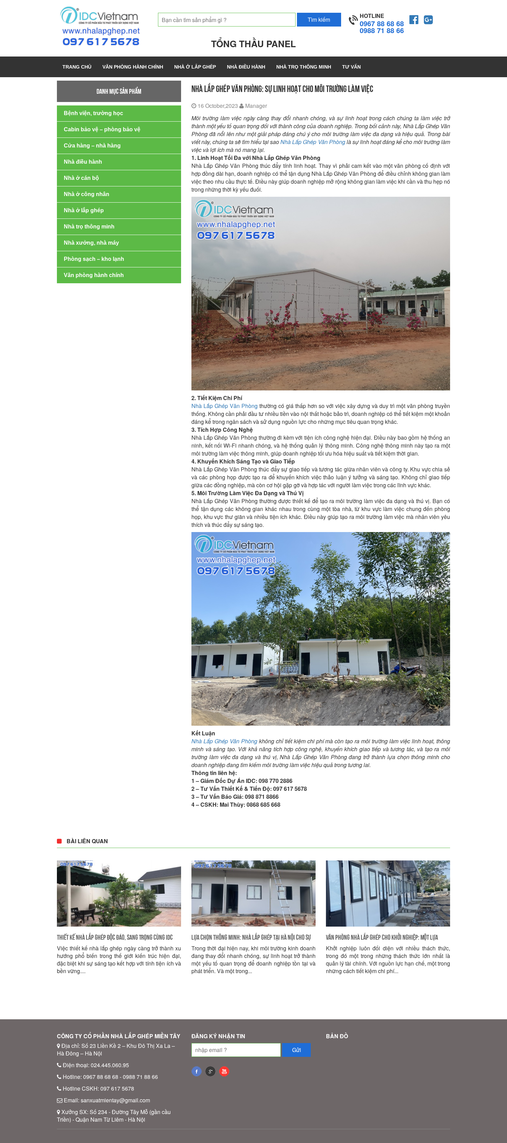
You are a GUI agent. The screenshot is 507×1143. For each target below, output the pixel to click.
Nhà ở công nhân (86, 194)
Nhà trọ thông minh (303, 67)
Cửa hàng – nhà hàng (92, 146)
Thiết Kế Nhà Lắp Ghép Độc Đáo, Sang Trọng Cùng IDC (115, 937)
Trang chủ (76, 67)
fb (196, 1071)
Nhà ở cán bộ (81, 178)
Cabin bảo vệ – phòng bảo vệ (102, 129)
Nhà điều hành (246, 67)
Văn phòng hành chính (132, 67)
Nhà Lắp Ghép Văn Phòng (312, 142)
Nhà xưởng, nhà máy (91, 243)
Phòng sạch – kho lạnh (94, 259)
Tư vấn (351, 67)
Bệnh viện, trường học (93, 113)
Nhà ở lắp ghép (195, 67)
